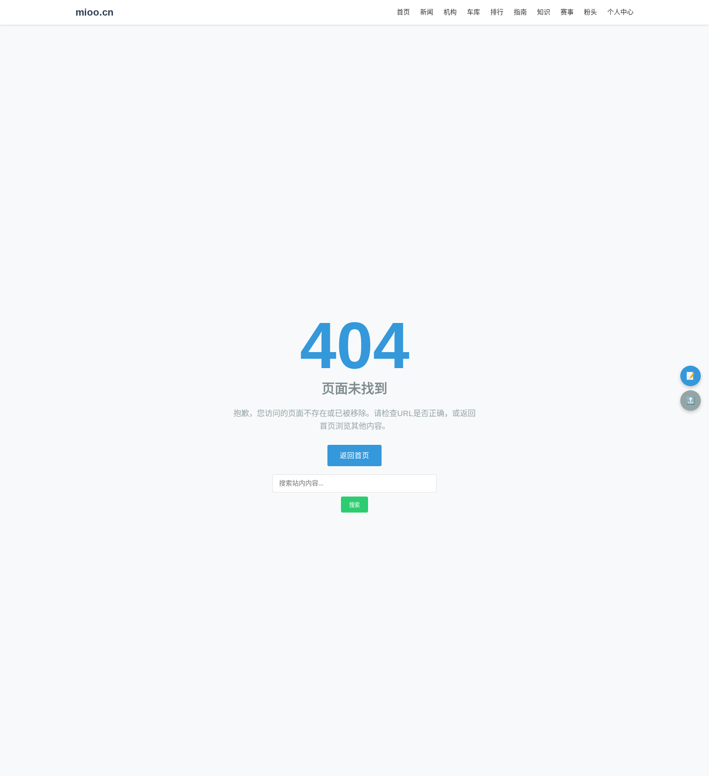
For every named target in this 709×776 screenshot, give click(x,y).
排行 (496, 12)
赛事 (567, 12)
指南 (520, 12)
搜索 (354, 505)
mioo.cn (94, 12)
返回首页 (354, 455)
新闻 (426, 12)
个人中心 (620, 12)
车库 (473, 12)
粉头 (590, 12)
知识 (543, 12)
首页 (403, 12)
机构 (450, 12)
